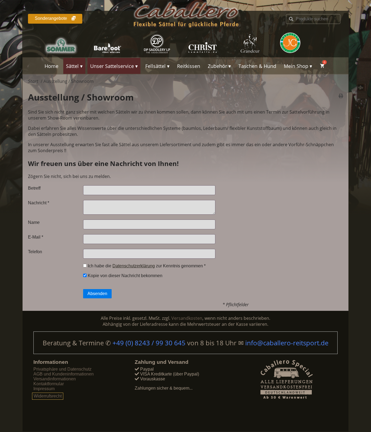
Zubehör (217, 66)
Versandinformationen (54, 379)
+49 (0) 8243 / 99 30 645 (149, 342)
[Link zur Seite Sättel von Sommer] (67, 44)
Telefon (35, 251)
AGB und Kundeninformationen (63, 374)
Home (51, 66)
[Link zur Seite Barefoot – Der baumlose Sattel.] (114, 44)
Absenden (97, 293)
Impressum (44, 388)
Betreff (34, 188)
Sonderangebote (51, 18)
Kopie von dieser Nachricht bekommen (124, 275)
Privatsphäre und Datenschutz (62, 369)
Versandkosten (186, 318)
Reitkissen (188, 66)
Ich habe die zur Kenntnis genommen (146, 266)
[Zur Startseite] (185, 15)
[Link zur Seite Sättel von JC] (303, 43)
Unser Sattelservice (112, 66)
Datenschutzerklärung (133, 266)
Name (34, 222)
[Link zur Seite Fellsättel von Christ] (209, 44)
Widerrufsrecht (48, 396)
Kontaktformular (48, 383)
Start (33, 81)
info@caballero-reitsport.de (286, 342)
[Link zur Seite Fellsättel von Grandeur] (256, 44)
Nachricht (38, 203)
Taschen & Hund (257, 66)
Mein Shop (296, 66)
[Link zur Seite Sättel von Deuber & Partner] (162, 44)
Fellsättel (155, 66)
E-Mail (35, 237)
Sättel (72, 66)
